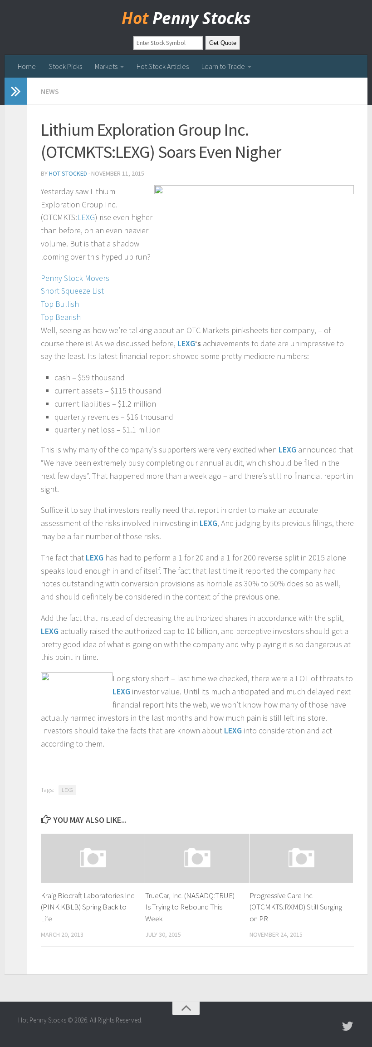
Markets (106, 66)
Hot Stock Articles (163, 66)
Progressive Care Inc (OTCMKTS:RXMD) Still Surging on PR (296, 907)
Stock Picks (65, 66)
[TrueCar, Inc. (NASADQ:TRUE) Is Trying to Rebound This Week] (197, 858)
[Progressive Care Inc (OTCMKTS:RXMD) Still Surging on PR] (301, 858)
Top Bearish (61, 317)
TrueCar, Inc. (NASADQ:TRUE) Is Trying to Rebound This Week (190, 907)
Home (27, 66)
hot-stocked (68, 173)
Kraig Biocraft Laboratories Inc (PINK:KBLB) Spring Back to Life (87, 907)
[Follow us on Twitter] (347, 1026)
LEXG (86, 217)
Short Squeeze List (72, 290)
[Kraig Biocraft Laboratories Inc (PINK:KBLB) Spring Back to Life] (93, 858)
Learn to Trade (223, 66)
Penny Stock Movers (75, 278)
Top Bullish (60, 304)
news (50, 91)
